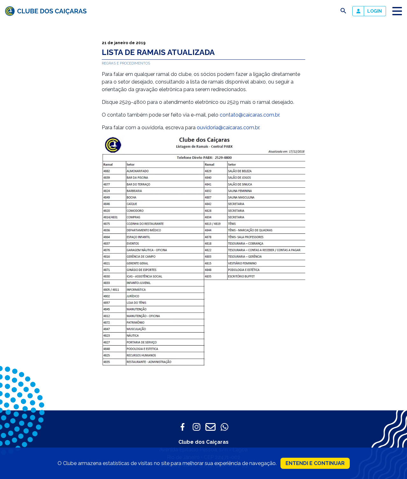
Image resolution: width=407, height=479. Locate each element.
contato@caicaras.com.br (249, 115)
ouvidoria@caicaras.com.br (228, 128)
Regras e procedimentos (126, 63)
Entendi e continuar (315, 463)
